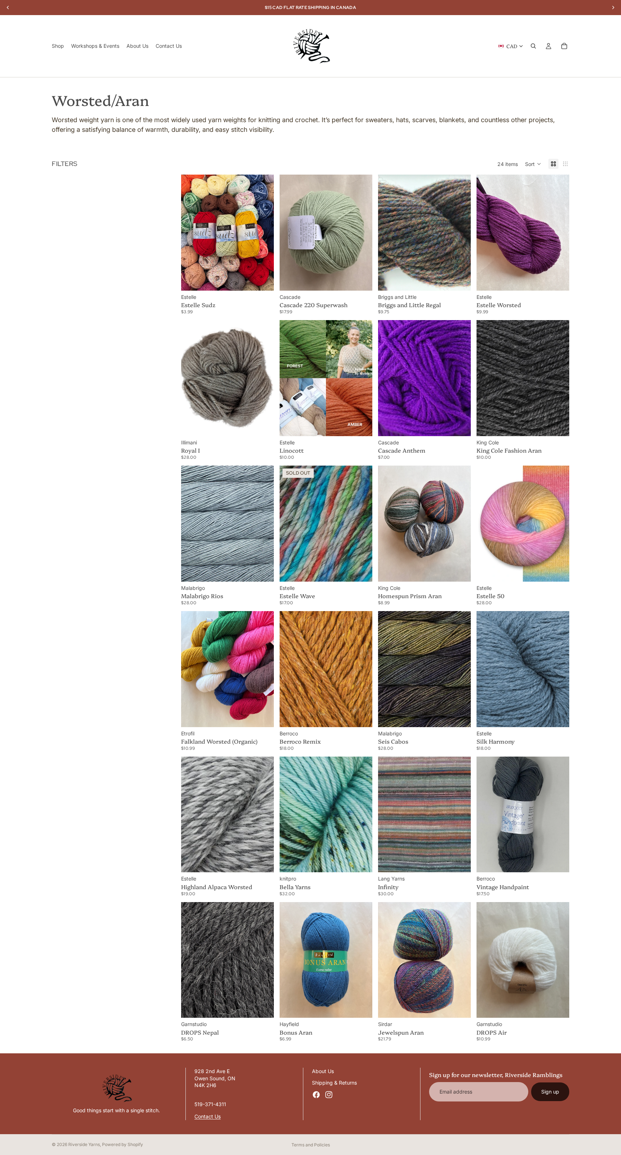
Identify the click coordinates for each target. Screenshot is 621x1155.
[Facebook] (316, 1094)
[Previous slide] (192, 233)
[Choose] (262, 279)
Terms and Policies (310, 1144)
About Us (323, 1071)
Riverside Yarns (84, 1144)
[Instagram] (329, 1094)
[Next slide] (263, 233)
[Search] (533, 46)
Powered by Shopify (122, 1144)
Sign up (550, 1092)
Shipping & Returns (334, 1082)
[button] (533, 164)
